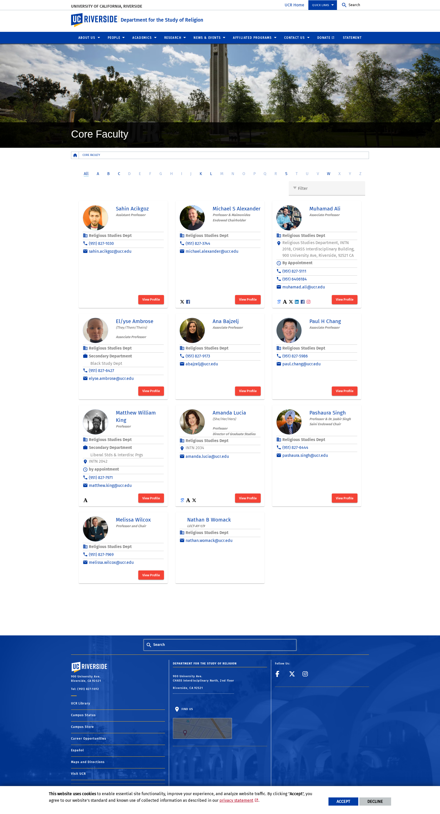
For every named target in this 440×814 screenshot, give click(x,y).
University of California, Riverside (106, 6)
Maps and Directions (88, 762)
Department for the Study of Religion (162, 20)
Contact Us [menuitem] (294, 37)
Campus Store (82, 727)
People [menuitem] (114, 37)
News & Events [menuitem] (207, 37)
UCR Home (294, 5)
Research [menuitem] (173, 37)
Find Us (186, 709)
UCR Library (80, 703)
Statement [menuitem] (352, 37)
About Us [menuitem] (86, 37)
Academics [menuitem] (142, 37)
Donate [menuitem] (324, 37)
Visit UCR (78, 774)
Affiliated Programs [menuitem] (252, 37)
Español (77, 750)
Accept (343, 801)
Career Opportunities (88, 738)
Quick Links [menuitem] (320, 5)
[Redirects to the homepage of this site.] (75, 155)
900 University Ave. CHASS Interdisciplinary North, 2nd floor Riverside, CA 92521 (203, 682)
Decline (375, 801)
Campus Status (83, 715)
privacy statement (236, 800)
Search (354, 5)
